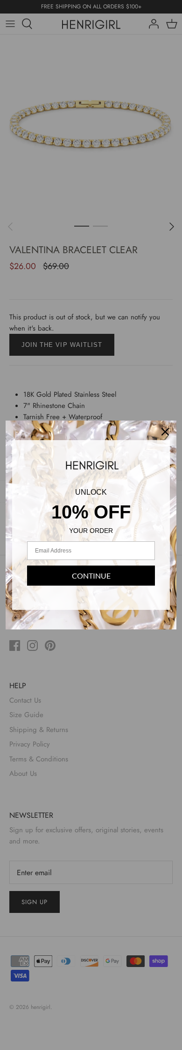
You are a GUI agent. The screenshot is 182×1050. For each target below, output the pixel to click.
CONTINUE (91, 575)
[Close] (165, 432)
